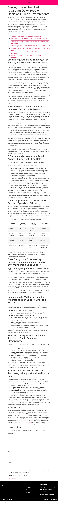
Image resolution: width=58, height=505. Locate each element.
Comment (11, 433)
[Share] (7, 502)
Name (10, 451)
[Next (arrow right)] (4, 504)
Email (10, 457)
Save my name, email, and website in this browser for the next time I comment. (29, 470)
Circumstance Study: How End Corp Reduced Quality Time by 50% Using (30, 45)
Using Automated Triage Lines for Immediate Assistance (26, 36)
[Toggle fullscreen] (4, 502)
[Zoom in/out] (1, 502)
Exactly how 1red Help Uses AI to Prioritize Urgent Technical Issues (29, 38)
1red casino (14, 46)
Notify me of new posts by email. (18, 475)
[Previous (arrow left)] (1, 504)
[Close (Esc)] (9, 502)
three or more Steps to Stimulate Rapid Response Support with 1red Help (30, 40)
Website (10, 462)
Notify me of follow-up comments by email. (20, 472)
